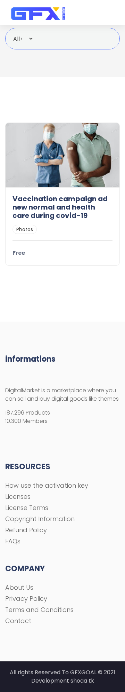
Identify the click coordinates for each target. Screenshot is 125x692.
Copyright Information (40, 518)
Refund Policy (26, 530)
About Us (19, 587)
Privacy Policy (26, 598)
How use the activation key (46, 485)
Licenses (18, 496)
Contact (18, 620)
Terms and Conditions (39, 609)
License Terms (26, 507)
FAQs (12, 541)
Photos (24, 229)
